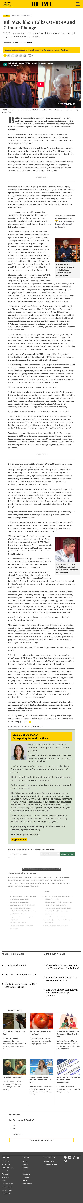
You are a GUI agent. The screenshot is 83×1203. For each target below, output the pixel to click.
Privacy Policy (7, 1183)
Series (25, 1180)
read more (61, 276)
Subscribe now (67, 854)
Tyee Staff (7, 43)
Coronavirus (15, 16)
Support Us (6, 1193)
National (26, 1171)
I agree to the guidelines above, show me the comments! (41, 869)
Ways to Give (7, 1190)
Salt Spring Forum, (45, 148)
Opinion (26, 1177)
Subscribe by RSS (50, 1164)
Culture (25, 1167)
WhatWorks (27, 1183)
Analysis (26, 1164)
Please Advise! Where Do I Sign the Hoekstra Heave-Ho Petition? (62, 967)
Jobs (3, 1180)
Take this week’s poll (41, 1140)
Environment (25, 16)
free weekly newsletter (25, 170)
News (6, 16)
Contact (5, 1171)
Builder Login (48, 1161)
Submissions (7, 1187)
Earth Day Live (50, 140)
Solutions (26, 1174)
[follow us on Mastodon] (16, 55)
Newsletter (6, 1164)
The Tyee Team (8, 1167)
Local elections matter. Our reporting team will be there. (30, 736)
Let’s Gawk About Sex (15, 965)
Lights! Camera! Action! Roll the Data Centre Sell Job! (21, 985)
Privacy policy (12, 858)
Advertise (5, 1177)
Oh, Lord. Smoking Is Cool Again (21, 974)
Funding (5, 1174)
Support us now (19, 839)
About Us (5, 1161)
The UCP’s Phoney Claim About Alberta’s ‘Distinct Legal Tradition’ (62, 992)
